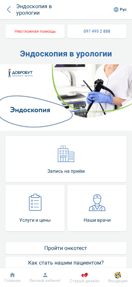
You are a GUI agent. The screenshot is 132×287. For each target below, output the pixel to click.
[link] (35, 31)
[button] (8, 9)
